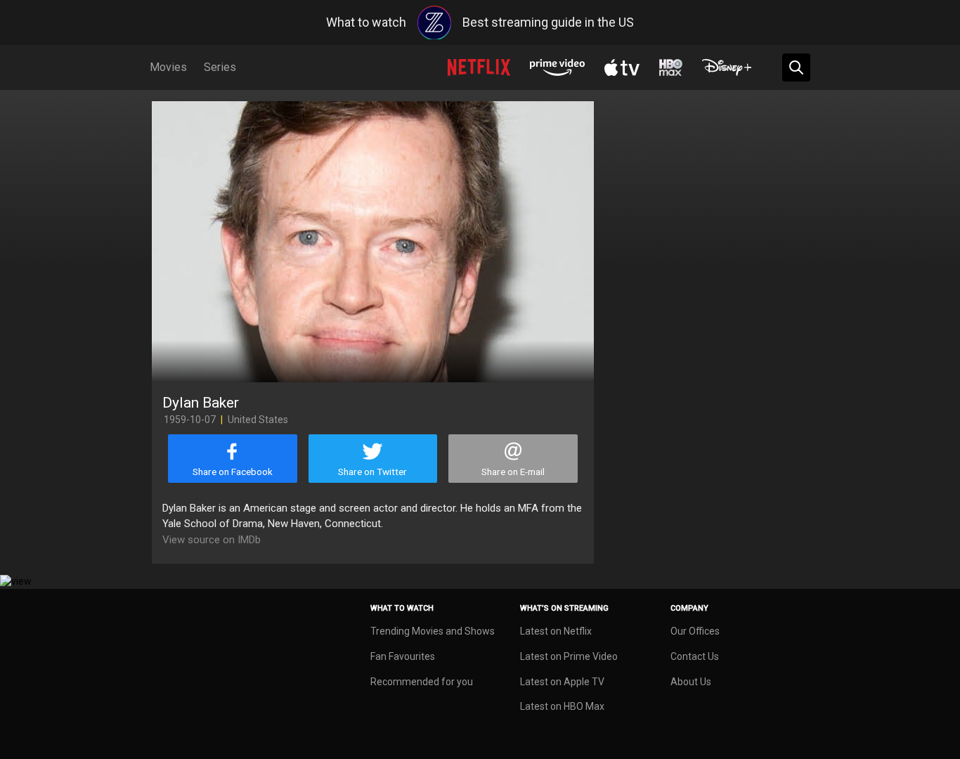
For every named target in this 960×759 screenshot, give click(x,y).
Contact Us (694, 656)
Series (220, 67)
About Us (690, 681)
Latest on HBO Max (562, 706)
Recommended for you (421, 681)
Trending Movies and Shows (432, 631)
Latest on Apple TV (562, 681)
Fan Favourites (402, 656)
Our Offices (695, 631)
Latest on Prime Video (569, 656)
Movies (168, 67)
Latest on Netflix (556, 631)
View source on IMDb (211, 539)
